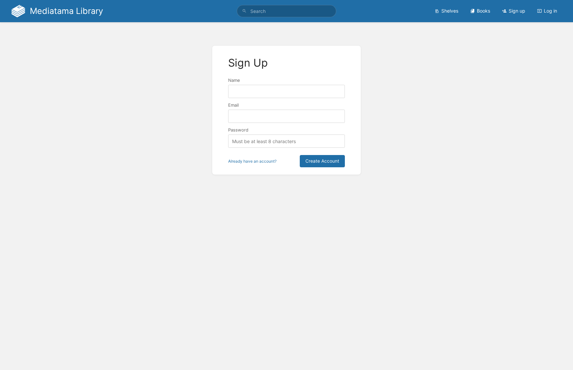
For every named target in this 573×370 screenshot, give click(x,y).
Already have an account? (252, 161)
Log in (550, 11)
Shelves (449, 11)
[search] (286, 11)
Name (234, 80)
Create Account (322, 161)
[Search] (244, 11)
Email (233, 105)
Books (483, 11)
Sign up (517, 11)
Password (238, 129)
